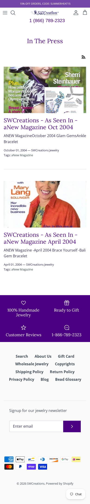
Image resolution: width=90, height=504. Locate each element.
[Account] (75, 13)
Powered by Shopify (59, 483)
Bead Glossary (68, 379)
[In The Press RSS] (83, 57)
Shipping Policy (29, 371)
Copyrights (65, 363)
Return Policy (62, 371)
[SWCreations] (45, 12)
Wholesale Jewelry (31, 363)
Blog (45, 379)
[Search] (15, 13)
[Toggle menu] (5, 13)
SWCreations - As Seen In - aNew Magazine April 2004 (41, 238)
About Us (43, 356)
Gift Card (66, 356)
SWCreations (36, 483)
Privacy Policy (21, 379)
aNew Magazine (22, 155)
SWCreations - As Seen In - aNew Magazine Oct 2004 (41, 124)
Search (22, 356)
